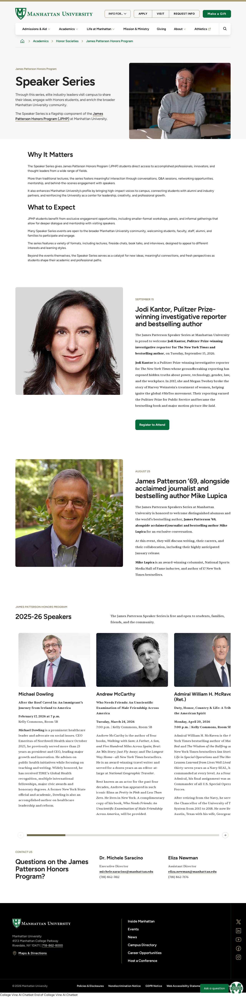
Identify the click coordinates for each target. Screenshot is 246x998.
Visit (160, 13)
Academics (67, 29)
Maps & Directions (32, 953)
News (132, 937)
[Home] (54, 14)
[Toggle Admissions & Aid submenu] (49, 29)
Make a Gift (217, 14)
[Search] (225, 29)
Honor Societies (67, 41)
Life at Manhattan (99, 29)
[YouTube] (238, 939)
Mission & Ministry (136, 29)
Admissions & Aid (34, 29)
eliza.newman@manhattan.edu (192, 872)
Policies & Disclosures (90, 986)
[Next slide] (225, 835)
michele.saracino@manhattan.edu (126, 872)
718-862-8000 (52, 945)
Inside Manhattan (141, 921)
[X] (238, 922)
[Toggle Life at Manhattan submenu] (113, 29)
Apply (143, 13)
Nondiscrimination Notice (124, 986)
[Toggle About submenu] (185, 29)
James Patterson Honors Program (109, 41)
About (178, 29)
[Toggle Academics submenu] (77, 29)
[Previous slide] (21, 835)
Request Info (184, 13)
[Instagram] (238, 957)
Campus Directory (142, 945)
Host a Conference (142, 961)
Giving (161, 29)
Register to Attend (152, 425)
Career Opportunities (144, 953)
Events (133, 929)
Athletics (200, 29)
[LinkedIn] (238, 931)
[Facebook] (238, 948)
